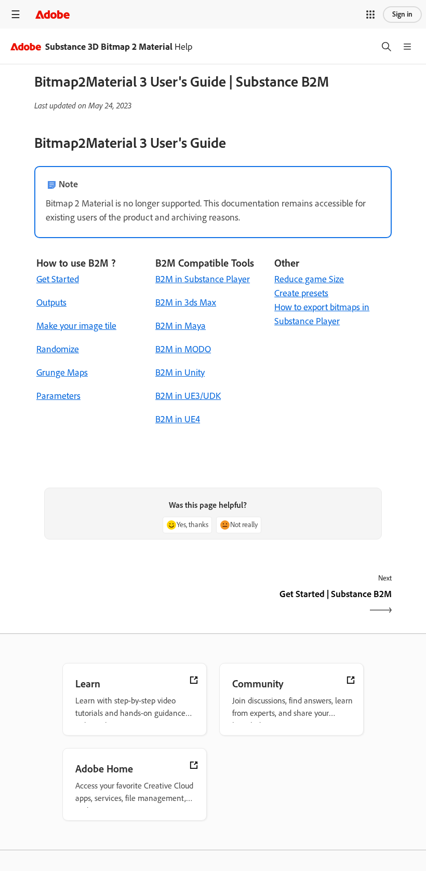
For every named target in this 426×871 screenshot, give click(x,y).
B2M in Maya (180, 325)
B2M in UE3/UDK (188, 396)
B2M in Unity (180, 372)
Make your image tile (76, 325)
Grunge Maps (62, 372)
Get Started (57, 279)
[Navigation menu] (15, 14)
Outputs (51, 302)
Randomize (57, 349)
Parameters (58, 396)
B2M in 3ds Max (185, 302)
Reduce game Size (309, 279)
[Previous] (122, 603)
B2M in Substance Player (202, 279)
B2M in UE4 (177, 419)
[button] (370, 14)
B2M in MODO (183, 349)
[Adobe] (52, 14)
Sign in (402, 14)
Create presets (301, 293)
